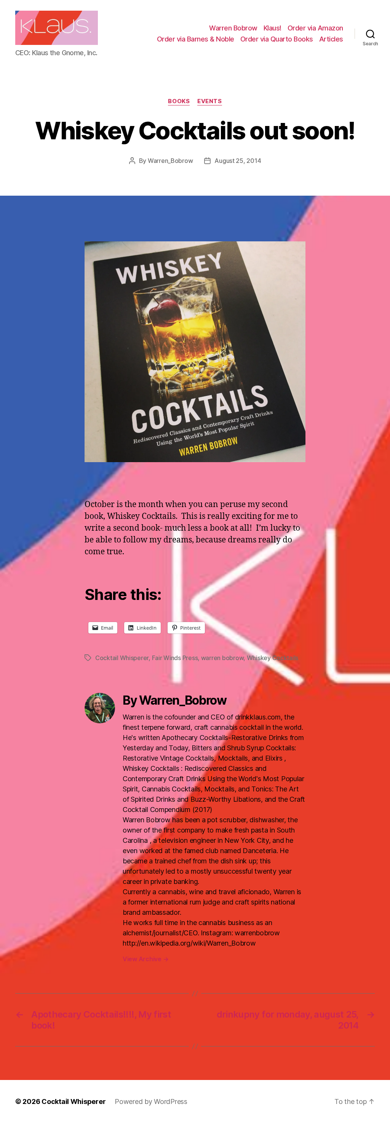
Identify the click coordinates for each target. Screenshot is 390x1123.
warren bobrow (222, 658)
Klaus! (272, 28)
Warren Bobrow (233, 28)
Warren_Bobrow (170, 160)
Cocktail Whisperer (122, 658)
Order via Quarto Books (276, 39)
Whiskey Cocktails (272, 658)
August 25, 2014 (237, 160)
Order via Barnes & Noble (195, 39)
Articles (331, 39)
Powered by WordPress (151, 1101)
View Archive (145, 959)
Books (179, 101)
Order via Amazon (315, 28)
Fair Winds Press (175, 658)
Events (209, 101)
